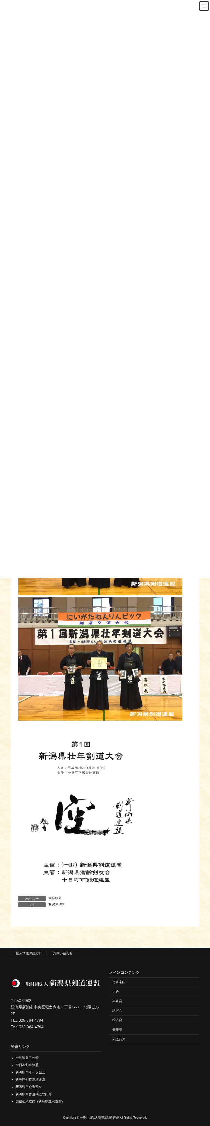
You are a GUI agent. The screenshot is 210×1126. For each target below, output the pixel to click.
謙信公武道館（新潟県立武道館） (40, 1101)
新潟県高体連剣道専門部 (34, 1094)
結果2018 (58, 904)
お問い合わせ (63, 953)
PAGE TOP (200, 1086)
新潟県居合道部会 (29, 1087)
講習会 (117, 1010)
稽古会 (117, 1020)
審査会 (117, 1001)
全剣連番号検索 (27, 1057)
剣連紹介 (119, 1039)
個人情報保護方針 (29, 953)
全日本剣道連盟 (27, 1065)
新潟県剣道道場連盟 (30, 1079)
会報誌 (117, 1030)
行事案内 (119, 982)
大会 (115, 991)
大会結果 (55, 898)
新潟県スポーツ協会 (30, 1072)
